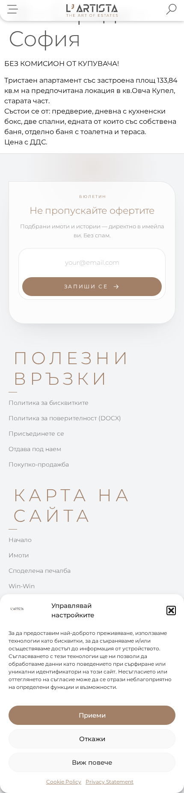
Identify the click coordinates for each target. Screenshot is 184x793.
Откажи (92, 739)
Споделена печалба (40, 571)
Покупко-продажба (39, 464)
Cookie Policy (63, 781)
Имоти (19, 555)
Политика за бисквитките (49, 403)
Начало (20, 540)
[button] (171, 610)
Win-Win (22, 586)
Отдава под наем (35, 449)
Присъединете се (36, 433)
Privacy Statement (110, 781)
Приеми (92, 715)
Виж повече (92, 762)
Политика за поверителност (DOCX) (65, 418)
